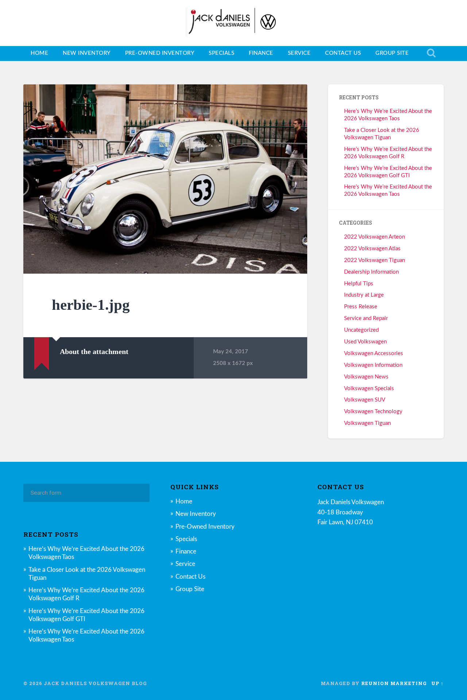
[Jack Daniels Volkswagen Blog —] (233, 23)
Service (299, 53)
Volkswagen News (366, 377)
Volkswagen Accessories (373, 353)
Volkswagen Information (373, 365)
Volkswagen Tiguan (367, 423)
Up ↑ (437, 683)
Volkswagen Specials (369, 388)
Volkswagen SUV (364, 400)
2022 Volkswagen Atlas (372, 248)
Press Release (360, 306)
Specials (221, 53)
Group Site (392, 53)
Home (39, 53)
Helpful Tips (358, 283)
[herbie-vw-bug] (165, 179)
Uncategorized (361, 330)
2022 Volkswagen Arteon (374, 237)
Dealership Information (371, 272)
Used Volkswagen (365, 342)
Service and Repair (366, 318)
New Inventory (87, 53)
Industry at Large (364, 295)
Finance (261, 53)
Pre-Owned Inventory (159, 53)
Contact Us (343, 53)
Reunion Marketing (394, 683)
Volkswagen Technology (373, 411)
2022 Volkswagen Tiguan (374, 260)
